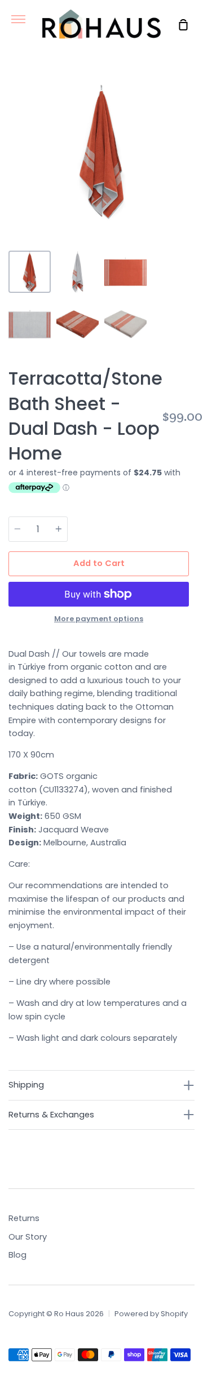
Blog (17, 1254)
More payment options (98, 618)
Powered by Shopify (151, 1313)
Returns (23, 1218)
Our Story (27, 1236)
